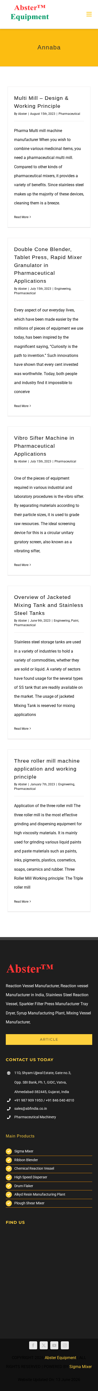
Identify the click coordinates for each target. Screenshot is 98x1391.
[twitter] (44, 1345)
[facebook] (33, 1345)
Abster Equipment (60, 1357)
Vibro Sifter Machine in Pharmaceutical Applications (44, 446)
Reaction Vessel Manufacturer (32, 985)
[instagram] (65, 1345)
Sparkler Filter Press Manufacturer (49, 1003)
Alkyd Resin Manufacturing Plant (39, 1194)
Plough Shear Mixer (29, 1203)
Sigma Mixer (23, 1151)
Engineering (63, 288)
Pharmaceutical (69, 114)
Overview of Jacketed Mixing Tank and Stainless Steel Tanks (48, 605)
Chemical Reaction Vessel (34, 1168)
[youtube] (54, 1345)
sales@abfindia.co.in (30, 1109)
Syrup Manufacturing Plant (41, 1013)
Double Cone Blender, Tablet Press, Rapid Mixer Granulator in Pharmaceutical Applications (48, 265)
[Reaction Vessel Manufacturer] (30, 6)
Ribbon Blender (26, 1160)
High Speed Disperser (30, 1177)
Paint (74, 620)
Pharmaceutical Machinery (35, 1117)
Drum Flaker (23, 1186)
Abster (22, 114)
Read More (21, 217)
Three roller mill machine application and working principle (47, 769)
